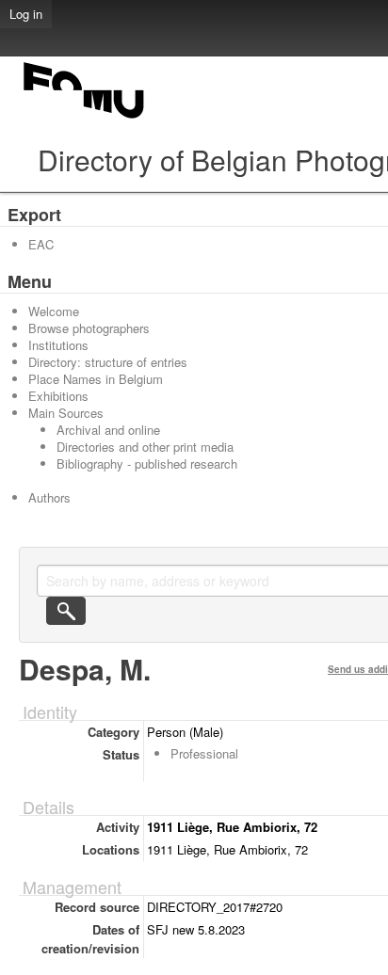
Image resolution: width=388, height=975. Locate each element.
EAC (41, 244)
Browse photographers (89, 328)
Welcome (53, 311)
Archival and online (108, 430)
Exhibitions (58, 396)
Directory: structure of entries (107, 362)
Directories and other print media (145, 447)
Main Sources (66, 413)
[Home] (84, 118)
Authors (49, 497)
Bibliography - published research (147, 463)
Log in (25, 14)
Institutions (58, 345)
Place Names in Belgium (95, 379)
